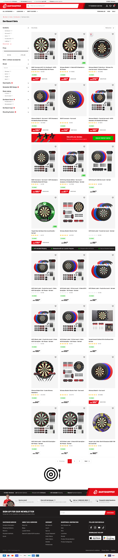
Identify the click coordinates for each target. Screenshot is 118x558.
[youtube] (99, 527)
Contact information (8, 525)
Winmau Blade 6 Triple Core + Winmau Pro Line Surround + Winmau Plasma (101, 68)
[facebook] (91, 527)
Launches (20, 11)
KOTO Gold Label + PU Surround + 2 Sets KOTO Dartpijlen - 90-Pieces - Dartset (73, 289)
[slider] (3, 51)
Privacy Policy (105, 550)
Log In (47, 528)
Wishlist (48, 542)
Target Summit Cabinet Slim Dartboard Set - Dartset (101, 340)
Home (10, 17)
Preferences (49, 544)
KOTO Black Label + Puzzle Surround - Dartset (102, 288)
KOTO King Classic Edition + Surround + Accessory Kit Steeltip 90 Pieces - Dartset (72, 181)
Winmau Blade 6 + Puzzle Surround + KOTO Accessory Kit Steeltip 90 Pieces (101, 119)
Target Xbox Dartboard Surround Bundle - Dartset (43, 232)
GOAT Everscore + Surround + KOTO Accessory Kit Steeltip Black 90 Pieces (44, 181)
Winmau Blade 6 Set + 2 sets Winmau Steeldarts (42, 391)
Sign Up (48, 531)
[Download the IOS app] (95, 538)
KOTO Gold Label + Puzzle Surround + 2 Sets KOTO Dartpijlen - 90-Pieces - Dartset (43, 289)
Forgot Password (50, 533)
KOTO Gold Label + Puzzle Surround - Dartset (101, 231)
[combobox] (53, 6)
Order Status (49, 536)
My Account (49, 525)
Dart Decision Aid (65, 525)
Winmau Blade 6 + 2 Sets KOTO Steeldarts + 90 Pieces (72, 68)
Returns (5, 531)
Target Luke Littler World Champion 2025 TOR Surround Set (102, 442)
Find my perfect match (103, 138)
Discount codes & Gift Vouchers (31, 533)
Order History (49, 539)
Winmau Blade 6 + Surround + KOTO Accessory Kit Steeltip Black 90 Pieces (44, 119)
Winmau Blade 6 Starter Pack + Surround (72, 390)
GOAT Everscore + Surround (68, 118)
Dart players (31, 11)
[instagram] (95, 527)
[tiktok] (103, 527)
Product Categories (66, 542)
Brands (63, 536)
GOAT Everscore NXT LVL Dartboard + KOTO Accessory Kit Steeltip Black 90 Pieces (43, 68)
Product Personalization (67, 539)
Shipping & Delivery (8, 528)
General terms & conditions (93, 550)
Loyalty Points (26, 531)
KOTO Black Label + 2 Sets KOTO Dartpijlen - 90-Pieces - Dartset (72, 442)
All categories (8, 11)
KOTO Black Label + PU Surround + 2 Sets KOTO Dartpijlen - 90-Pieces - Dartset (71, 340)
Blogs (23, 528)
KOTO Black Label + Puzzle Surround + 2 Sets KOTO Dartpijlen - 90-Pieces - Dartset (44, 340)
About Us (24, 525)
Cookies (113, 550)
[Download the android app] (109, 538)
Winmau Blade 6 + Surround (97, 390)
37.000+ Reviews (110, 1)
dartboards (17, 17)
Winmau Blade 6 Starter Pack (68, 231)
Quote (4, 536)
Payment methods (8, 533)
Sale (62, 528)
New (62, 531)
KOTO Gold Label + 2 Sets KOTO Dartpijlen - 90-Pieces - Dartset (43, 442)
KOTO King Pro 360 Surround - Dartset (100, 180)
